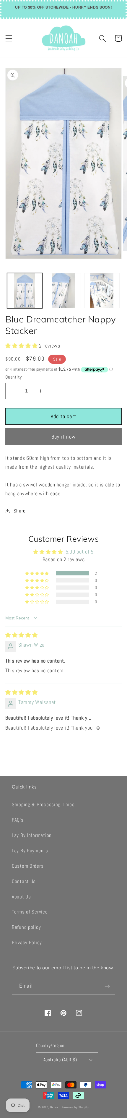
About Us (21, 897)
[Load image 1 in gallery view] (24, 290)
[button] (9, 38)
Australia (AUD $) (60, 1060)
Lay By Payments (30, 851)
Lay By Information (32, 835)
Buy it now (63, 436)
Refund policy (26, 927)
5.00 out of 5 (80, 551)
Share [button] (20, 511)
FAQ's (18, 820)
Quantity (13, 377)
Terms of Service (30, 912)
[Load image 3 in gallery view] (102, 290)
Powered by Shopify (75, 1107)
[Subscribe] (107, 986)
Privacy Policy (27, 942)
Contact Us (24, 881)
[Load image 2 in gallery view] (63, 290)
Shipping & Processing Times (43, 804)
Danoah (55, 1107)
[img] (21, 635)
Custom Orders (27, 866)
